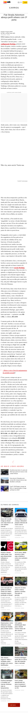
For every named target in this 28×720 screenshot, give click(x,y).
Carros (14, 8)
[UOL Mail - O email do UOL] (19, 2)
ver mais (13, 705)
